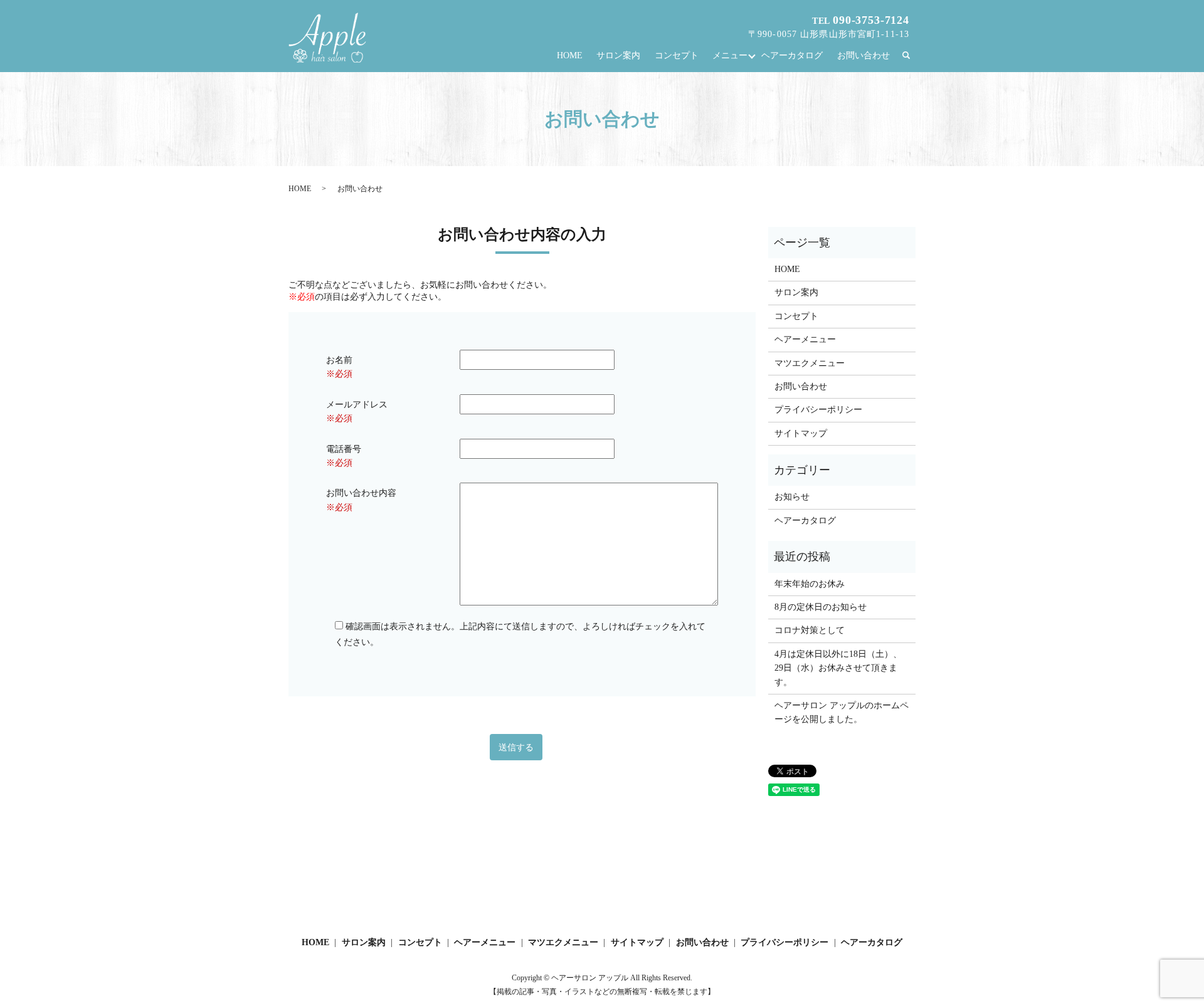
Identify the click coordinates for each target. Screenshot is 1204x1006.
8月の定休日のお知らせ (820, 607)
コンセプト (677, 55)
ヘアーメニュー (805, 339)
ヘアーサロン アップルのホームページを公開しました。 (841, 712)
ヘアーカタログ (792, 55)
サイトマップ (800, 433)
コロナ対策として (809, 630)
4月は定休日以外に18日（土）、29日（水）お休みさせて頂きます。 (838, 668)
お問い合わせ (863, 55)
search (912, 56)
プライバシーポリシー (818, 409)
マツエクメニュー (809, 363)
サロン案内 (618, 55)
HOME (570, 55)
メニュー (729, 55)
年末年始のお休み (809, 584)
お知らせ (792, 496)
